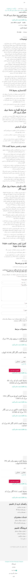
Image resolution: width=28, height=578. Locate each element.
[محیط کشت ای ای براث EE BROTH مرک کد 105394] (19, 374)
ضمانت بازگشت (22, 536)
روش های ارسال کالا (21, 509)
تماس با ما (23, 538)
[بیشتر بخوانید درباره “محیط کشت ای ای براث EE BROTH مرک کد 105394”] (25, 377)
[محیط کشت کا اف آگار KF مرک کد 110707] (20, 417)
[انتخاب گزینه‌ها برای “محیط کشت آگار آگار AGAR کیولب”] (25, 349)
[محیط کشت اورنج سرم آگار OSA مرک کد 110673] (14, 389)
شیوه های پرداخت (21, 512)
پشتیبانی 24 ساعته (21, 533)
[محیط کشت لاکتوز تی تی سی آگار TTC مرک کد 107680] (17, 403)
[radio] (23, 362)
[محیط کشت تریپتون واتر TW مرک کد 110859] (19, 332)
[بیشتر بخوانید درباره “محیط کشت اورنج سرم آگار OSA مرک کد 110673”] (25, 393)
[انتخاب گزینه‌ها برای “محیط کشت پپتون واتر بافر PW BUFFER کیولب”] (25, 458)
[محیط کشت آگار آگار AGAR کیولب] (19, 346)
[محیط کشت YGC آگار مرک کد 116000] (20, 485)
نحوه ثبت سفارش (21, 507)
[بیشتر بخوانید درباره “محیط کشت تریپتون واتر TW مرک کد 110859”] (25, 336)
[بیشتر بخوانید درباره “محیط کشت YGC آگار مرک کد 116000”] (25, 488)
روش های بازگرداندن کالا (20, 523)
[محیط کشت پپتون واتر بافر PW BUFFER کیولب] (14, 443)
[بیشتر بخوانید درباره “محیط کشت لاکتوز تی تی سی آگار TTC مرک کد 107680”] (25, 407)
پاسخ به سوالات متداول (20, 520)
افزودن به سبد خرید (14, 370)
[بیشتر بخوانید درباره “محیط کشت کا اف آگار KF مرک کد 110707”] (25, 420)
